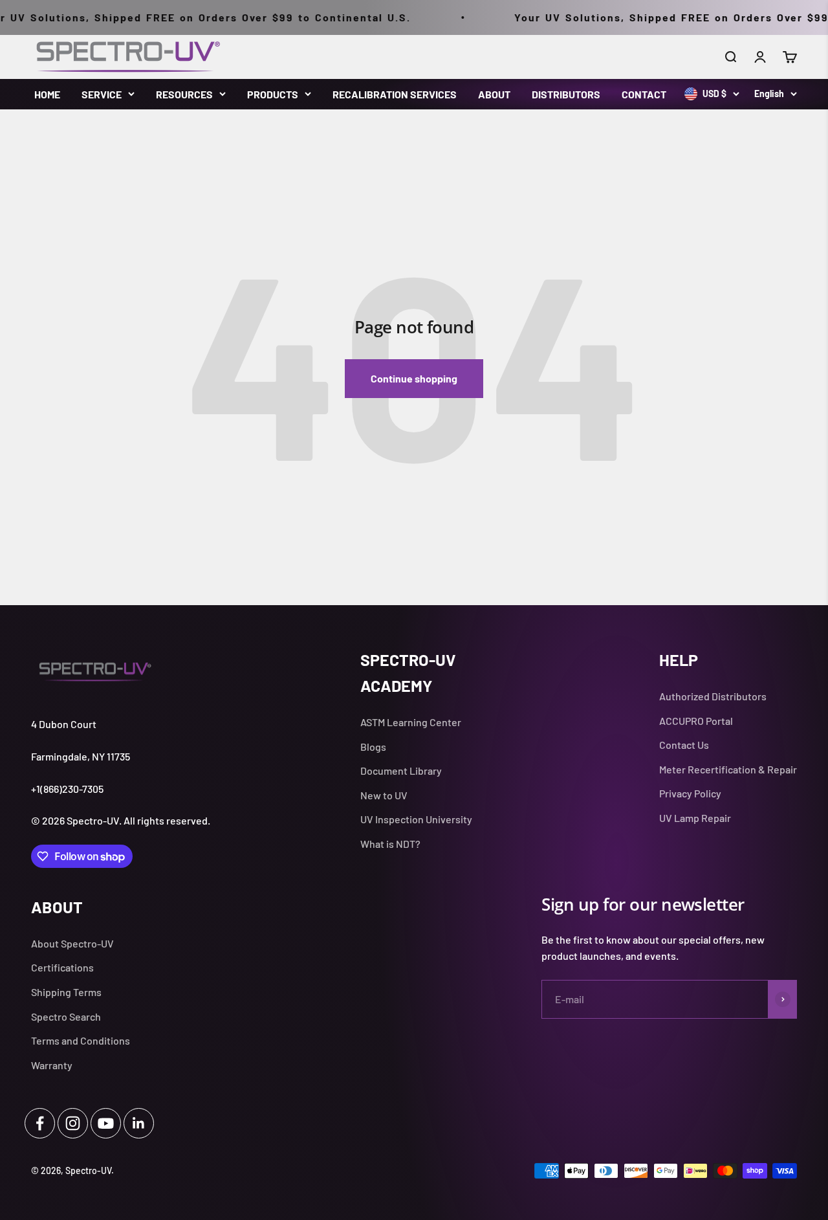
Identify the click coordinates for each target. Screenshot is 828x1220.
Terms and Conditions (80, 1040)
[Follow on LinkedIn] (138, 1123)
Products (272, 94)
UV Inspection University (416, 819)
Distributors (566, 94)
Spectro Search (66, 1016)
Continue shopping (414, 378)
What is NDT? (390, 843)
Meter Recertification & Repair (728, 769)
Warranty (51, 1065)
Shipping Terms (66, 992)
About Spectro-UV (72, 943)
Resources (184, 94)
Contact (644, 94)
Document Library (401, 770)
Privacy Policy (690, 793)
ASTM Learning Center (410, 722)
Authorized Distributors (713, 696)
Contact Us (684, 744)
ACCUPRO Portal (696, 721)
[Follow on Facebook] (40, 1123)
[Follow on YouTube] (105, 1123)
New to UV (384, 795)
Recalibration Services (394, 94)
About (494, 94)
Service (102, 94)
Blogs (373, 746)
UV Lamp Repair (695, 818)
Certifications (62, 967)
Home (47, 94)
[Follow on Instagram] (73, 1123)
